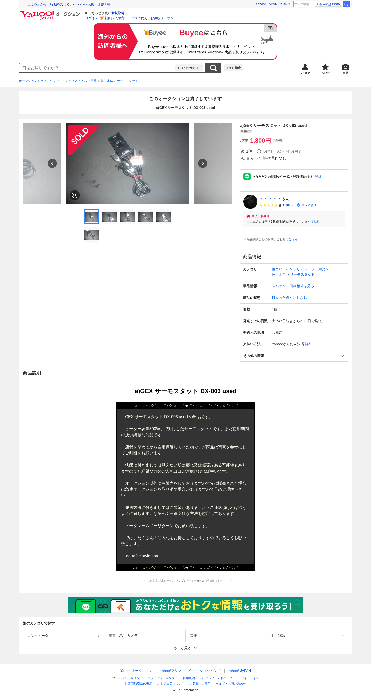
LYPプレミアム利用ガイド (218, 678)
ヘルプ (285, 4)
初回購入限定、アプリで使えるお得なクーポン (139, 18)
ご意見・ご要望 (200, 683)
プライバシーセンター (162, 678)
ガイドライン (250, 678)
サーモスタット (127, 81)
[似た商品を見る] (75, 195)
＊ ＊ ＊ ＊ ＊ (270, 199)
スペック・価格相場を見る (293, 286)
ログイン (91, 18)
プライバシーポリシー (127, 678)
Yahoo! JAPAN (266, 4)
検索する (213, 68)
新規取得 (117, 13)
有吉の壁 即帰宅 (330, 4)
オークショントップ (32, 81)
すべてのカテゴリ (189, 68)
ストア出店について (170, 683)
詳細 (318, 176)
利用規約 (189, 678)
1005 (289, 205)
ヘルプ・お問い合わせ (231, 683)
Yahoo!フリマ (170, 671)
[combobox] (97, 67)
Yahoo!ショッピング (205, 671)
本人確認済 (309, 205)
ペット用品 (89, 81)
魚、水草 (107, 81)
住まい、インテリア (63, 81)
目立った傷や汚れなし (289, 298)
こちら (293, 239)
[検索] (346, 4)
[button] (294, 355)
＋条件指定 (233, 68)
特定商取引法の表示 (138, 683)
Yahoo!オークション (136, 671)
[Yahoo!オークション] (51, 12)
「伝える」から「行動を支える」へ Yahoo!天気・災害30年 (67, 4)
